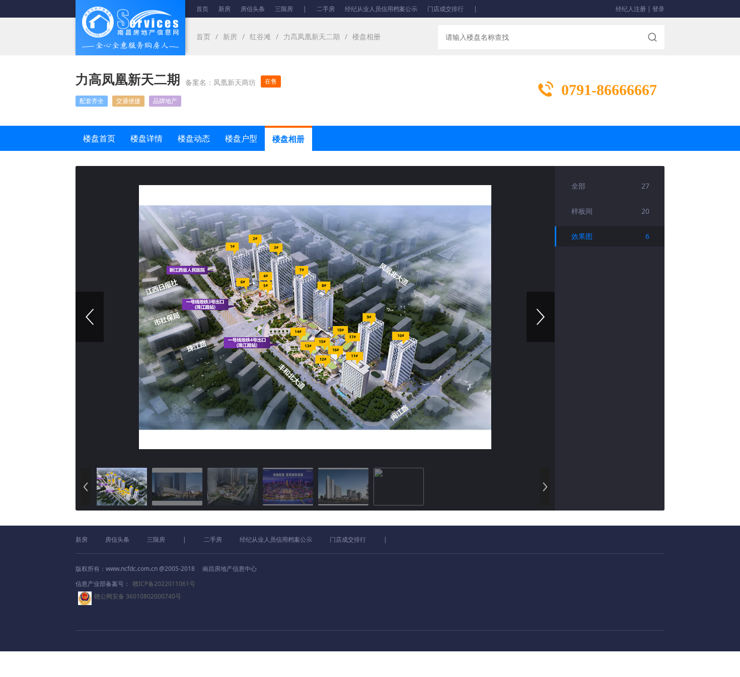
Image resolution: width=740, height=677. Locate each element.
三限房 (284, 9)
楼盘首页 (99, 138)
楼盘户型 (241, 138)
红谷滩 (260, 36)
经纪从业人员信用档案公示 (381, 9)
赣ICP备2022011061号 (163, 583)
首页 (202, 9)
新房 (224, 9)
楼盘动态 (194, 138)
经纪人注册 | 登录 (640, 9)
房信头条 (253, 9)
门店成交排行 (445, 9)
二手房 (326, 9)
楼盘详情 (146, 138)
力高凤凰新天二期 (311, 36)
